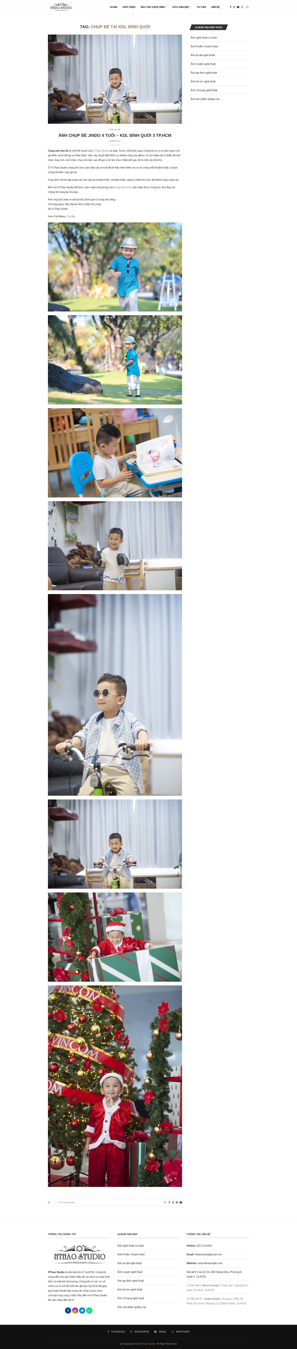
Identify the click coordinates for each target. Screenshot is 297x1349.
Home (113, 7)
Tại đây (71, 216)
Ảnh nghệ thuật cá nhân (204, 37)
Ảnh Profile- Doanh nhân (204, 46)
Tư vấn (201, 7)
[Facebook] (230, 7)
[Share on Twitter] (173, 1202)
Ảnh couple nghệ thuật (203, 63)
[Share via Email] (181, 1202)
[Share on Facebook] (169, 1202)
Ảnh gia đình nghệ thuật (204, 72)
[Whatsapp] (242, 7)
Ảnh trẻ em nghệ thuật (203, 81)
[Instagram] (234, 7)
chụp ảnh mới (123, 187)
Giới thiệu (129, 7)
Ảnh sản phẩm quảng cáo (205, 98)
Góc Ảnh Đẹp (180, 7)
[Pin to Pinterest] (177, 1202)
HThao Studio (147, 1343)
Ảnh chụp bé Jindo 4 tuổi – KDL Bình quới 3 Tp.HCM (114, 135)
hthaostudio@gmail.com (208, 1254)
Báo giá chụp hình (153, 7)
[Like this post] (165, 1202)
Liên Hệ (215, 7)
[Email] (238, 7)
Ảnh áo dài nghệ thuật (203, 55)
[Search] (247, 7)
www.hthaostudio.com (210, 1263)
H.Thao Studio (101, 150)
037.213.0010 (199, 1245)
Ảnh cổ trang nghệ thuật (204, 90)
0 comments (68, 1202)
